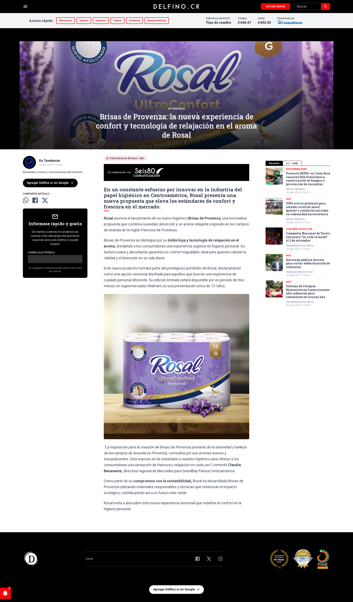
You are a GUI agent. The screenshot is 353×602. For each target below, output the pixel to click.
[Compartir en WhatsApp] (26, 200)
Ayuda (89, 558)
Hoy (288, 199)
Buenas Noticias (156, 20)
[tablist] (298, 163)
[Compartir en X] (45, 200)
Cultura (117, 20)
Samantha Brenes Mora (299, 245)
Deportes (101, 20)
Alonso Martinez (296, 189)
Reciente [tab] (274, 163)
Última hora (65, 20)
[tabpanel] (298, 237)
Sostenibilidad (296, 169)
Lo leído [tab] (292, 163)
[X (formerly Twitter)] (209, 558)
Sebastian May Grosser (299, 272)
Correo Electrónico (41, 252)
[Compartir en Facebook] (35, 200)
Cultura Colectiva (299, 229)
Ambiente (134, 20)
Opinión (83, 20)
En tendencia (176, 108)
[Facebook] (197, 558)
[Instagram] (220, 558)
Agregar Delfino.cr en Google (48, 183)
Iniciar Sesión (275, 6)
